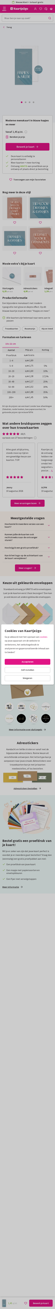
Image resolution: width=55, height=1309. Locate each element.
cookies (43, 636)
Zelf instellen (27, 669)
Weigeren (27, 678)
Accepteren (27, 661)
